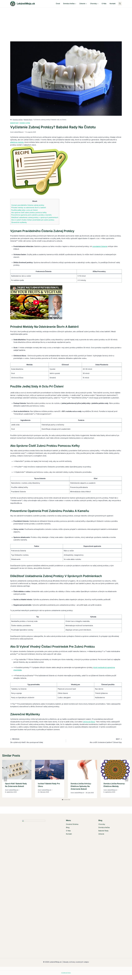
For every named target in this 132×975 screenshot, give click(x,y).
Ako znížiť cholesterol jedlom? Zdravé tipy (106, 740)
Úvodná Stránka (72, 824)
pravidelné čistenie (100, 246)
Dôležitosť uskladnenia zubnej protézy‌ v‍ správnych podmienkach (34, 217)
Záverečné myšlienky (19, 222)
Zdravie (101, 834)
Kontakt (112, 3)
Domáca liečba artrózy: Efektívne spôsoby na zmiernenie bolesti (81, 786)
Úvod (58, 3)
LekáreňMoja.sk (19, 132)
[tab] (62, 799)
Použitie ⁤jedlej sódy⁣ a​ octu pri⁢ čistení (24, 210)
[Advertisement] (66, 20)
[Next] (126, 779)
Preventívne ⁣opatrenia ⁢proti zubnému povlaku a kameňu (31, 215)
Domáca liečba (25, 123)
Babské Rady (14, 123)
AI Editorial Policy (66, 972)
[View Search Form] (120, 3)
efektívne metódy (17, 142)
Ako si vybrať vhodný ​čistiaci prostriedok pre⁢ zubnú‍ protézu (32, 220)
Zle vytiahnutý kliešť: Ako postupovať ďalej (26, 740)
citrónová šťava (89, 722)
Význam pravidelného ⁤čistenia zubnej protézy (27, 205)
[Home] (11, 119)
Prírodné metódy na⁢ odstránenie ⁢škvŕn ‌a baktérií (28, 207)
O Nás (104, 3)
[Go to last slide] (5, 779)
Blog (67, 827)
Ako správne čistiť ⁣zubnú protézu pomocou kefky (29, 212)
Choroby (101, 824)
